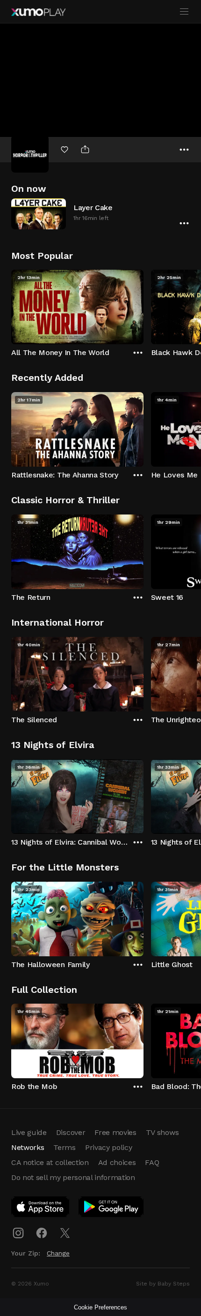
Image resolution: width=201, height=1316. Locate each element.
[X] (65, 1233)
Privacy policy (108, 1147)
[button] (100, 213)
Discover (70, 1132)
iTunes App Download (40, 1208)
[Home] (38, 12)
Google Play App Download (111, 1208)
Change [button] (58, 1253)
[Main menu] (184, 11)
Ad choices (117, 1162)
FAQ (152, 1162)
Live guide (29, 1132)
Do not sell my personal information (73, 1177)
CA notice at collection (50, 1162)
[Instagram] (18, 1233)
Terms (64, 1147)
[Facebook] (42, 1233)
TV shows (162, 1132)
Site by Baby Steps (163, 1283)
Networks (27, 1147)
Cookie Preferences (100, 1307)
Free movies (115, 1132)
